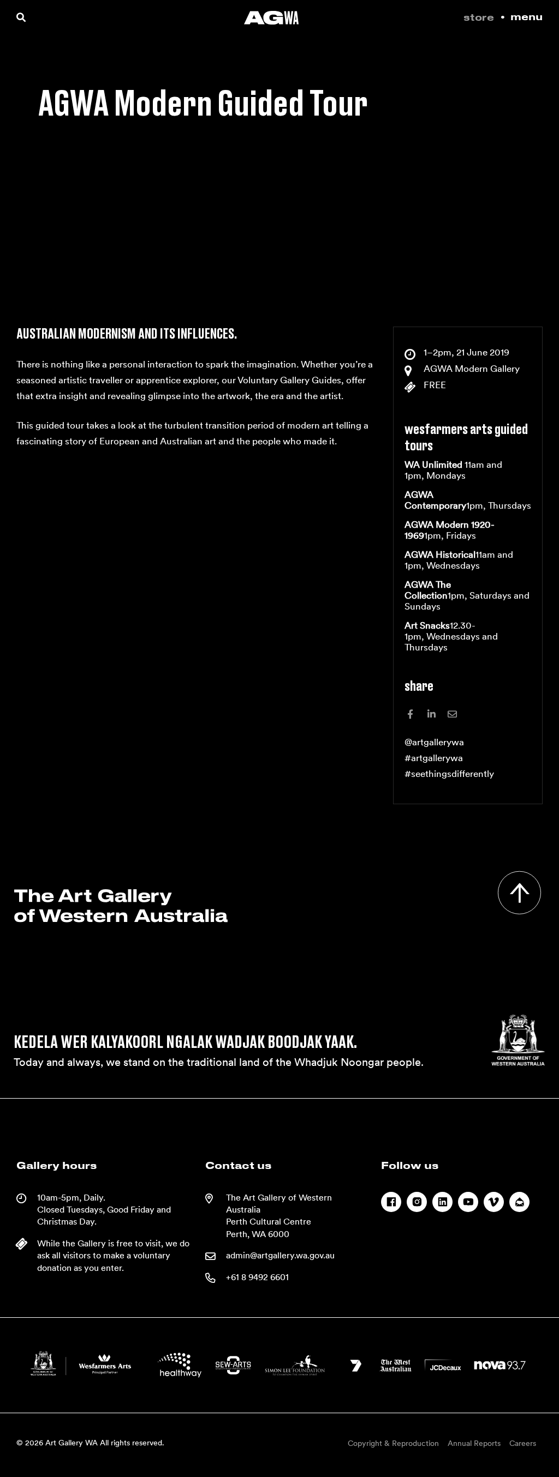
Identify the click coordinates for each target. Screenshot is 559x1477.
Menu (526, 17)
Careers (522, 1443)
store (478, 18)
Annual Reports (474, 1443)
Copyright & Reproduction (393, 1443)
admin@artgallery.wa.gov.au (280, 1255)
